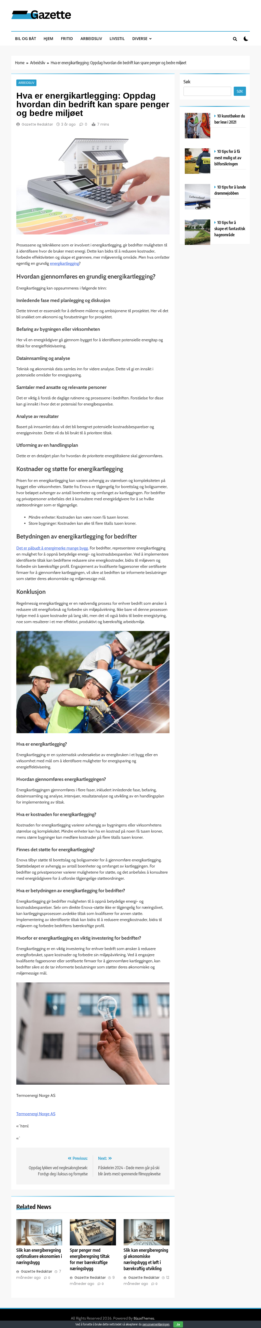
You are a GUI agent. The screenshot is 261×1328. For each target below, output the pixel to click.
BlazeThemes (144, 1318)
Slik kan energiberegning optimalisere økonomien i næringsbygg (39, 1256)
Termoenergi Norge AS (35, 1113)
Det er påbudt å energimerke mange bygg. (52, 548)
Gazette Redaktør (37, 124)
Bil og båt (25, 38)
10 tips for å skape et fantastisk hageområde (229, 228)
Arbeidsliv (91, 38)
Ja (178, 1324)
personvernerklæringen (155, 1324)
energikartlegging (64, 263)
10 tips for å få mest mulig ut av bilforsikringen (227, 157)
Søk (187, 81)
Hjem (48, 38)
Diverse (139, 38)
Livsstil (117, 38)
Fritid (67, 38)
